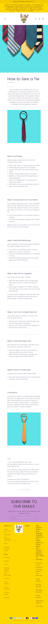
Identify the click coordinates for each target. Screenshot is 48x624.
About (6, 543)
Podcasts (7, 557)
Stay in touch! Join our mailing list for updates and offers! (7, 534)
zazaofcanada (21, 620)
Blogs (5, 554)
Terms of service (6, 593)
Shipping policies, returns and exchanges (7, 571)
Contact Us (7, 578)
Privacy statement (7, 588)
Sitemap (6, 597)
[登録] (37, 518)
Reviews (6, 561)
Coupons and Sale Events (7, 548)
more (41, 606)
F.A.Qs (6, 564)
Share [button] (11, 86)
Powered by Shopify (29, 620)
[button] (5, 19)
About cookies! (6, 583)
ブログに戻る (25, 490)
